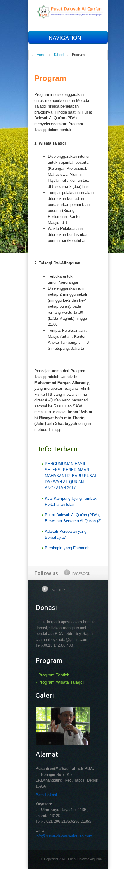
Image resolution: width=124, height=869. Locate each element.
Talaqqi (59, 54)
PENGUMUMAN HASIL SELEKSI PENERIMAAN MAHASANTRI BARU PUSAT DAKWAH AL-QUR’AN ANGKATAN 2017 (71, 476)
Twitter (57, 590)
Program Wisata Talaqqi (61, 682)
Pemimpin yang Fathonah (67, 548)
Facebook (81, 573)
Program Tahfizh (54, 674)
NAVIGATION (66, 37)
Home (41, 54)
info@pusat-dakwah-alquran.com (64, 836)
